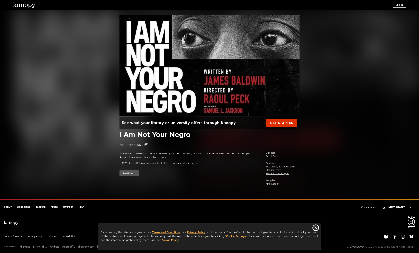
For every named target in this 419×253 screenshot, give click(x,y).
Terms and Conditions (166, 232)
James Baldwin (287, 167)
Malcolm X (271, 167)
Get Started (281, 123)
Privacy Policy (196, 232)
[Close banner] (315, 227)
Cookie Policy (170, 240)
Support (68, 207)
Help (81, 207)
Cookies (52, 236)
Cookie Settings (236, 236)
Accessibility (68, 236)
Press (54, 207)
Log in (399, 5)
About (8, 207)
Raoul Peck (272, 156)
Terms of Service (13, 236)
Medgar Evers (273, 170)
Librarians (23, 207)
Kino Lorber (272, 184)
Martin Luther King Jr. (277, 173)
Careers (41, 207)
